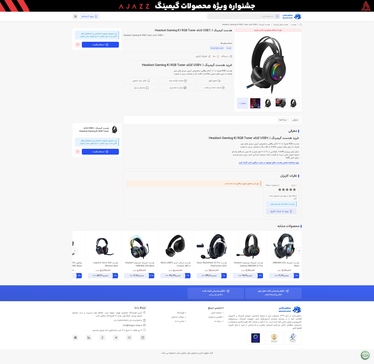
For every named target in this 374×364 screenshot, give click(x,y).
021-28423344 (121, 320)
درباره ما (217, 321)
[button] (74, 251)
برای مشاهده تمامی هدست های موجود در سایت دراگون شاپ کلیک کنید (269, 162)
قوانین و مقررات (214, 317)
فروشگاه (180, 312)
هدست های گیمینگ (280, 24)
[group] (187, 6)
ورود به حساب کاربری (279, 211)
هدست (293, 24)
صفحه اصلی (216, 312)
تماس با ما (179, 321)
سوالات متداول (178, 317)
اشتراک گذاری (201, 56)
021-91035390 (136, 320)
